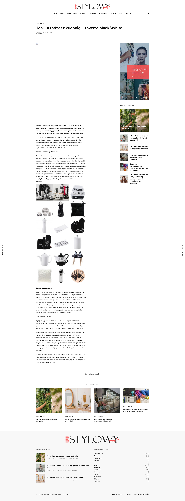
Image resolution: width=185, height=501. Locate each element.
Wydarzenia (97, 476)
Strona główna (117, 494)
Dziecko (96, 456)
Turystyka (97, 472)
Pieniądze (97, 467)
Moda (96, 465)
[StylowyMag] (92, 6)
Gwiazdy (96, 460)
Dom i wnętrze (40, 23)
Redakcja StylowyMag (45, 32)
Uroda (96, 474)
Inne (95, 463)
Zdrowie (96, 479)
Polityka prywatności (141, 494)
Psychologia (98, 469)
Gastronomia (98, 458)
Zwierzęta (97, 481)
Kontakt (128, 494)
